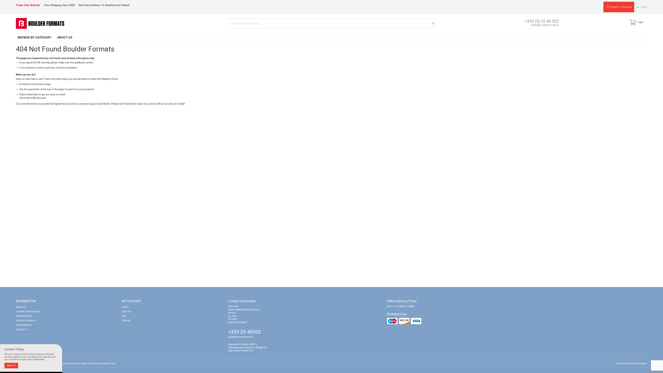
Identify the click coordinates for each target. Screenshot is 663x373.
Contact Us (21, 329)
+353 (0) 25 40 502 (542, 21)
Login (644, 7)
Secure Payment (24, 325)
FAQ (124, 316)
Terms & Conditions (25, 320)
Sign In (125, 307)
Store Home (25, 98)
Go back (23, 84)
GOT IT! (11, 365)
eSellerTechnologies (637, 363)
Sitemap (126, 320)
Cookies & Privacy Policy (28, 311)
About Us (20, 307)
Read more (39, 359)
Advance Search (24, 316)
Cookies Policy (109, 363)
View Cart (126, 311)
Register (621, 6)
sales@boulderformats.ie (545, 25)
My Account (39, 98)
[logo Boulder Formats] (40, 23)
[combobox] (331, 23)
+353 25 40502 (244, 332)
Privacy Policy (73, 363)
